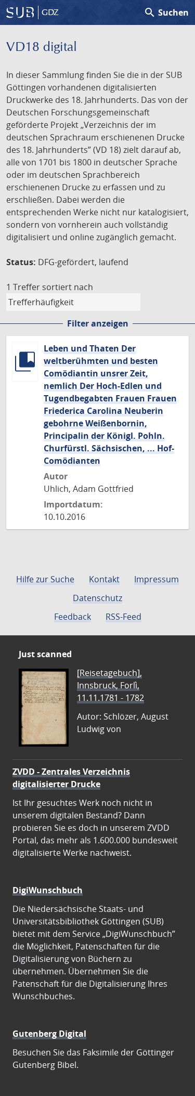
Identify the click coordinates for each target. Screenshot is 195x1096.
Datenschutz (97, 598)
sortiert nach (67, 287)
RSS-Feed (123, 616)
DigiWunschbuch (47, 890)
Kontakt (104, 579)
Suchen (166, 12)
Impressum (156, 579)
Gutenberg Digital (49, 1033)
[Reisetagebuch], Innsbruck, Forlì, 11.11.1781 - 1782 (110, 685)
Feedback (72, 616)
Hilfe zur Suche (45, 579)
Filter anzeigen (97, 323)
